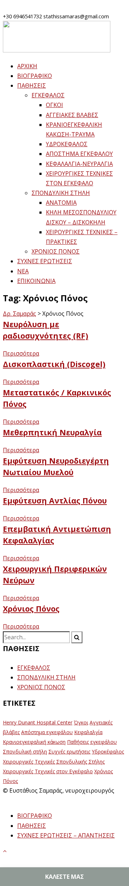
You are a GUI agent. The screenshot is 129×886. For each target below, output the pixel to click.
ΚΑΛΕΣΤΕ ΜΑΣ (64, 877)
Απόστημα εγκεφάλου (47, 732)
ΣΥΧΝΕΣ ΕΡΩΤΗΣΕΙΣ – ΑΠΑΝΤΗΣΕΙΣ (66, 835)
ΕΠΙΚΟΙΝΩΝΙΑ (36, 281)
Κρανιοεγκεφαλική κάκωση (34, 741)
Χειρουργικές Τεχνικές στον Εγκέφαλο (48, 771)
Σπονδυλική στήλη (25, 751)
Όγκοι (81, 722)
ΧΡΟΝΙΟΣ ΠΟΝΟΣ (56, 251)
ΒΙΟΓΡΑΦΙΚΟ (34, 76)
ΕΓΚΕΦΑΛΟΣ (48, 95)
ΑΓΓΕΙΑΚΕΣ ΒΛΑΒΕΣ (72, 115)
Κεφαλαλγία (88, 732)
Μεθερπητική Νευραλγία (52, 432)
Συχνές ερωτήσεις (69, 751)
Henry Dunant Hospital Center (37, 722)
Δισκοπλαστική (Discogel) (54, 364)
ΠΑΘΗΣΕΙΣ (31, 85)
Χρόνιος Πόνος (31, 608)
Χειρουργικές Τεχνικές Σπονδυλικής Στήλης (54, 761)
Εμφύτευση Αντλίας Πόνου (55, 500)
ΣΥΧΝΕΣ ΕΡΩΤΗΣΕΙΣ (44, 261)
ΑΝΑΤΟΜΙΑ (61, 203)
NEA (23, 271)
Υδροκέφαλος (108, 751)
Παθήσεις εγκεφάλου (92, 741)
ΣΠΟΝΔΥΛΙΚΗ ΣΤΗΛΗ (61, 193)
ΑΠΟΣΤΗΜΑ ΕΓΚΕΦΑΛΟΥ (79, 154)
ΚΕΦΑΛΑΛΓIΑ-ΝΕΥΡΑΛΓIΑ (79, 164)
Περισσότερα (21, 353)
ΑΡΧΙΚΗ (27, 66)
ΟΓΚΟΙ (54, 105)
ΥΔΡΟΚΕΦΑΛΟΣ (66, 144)
